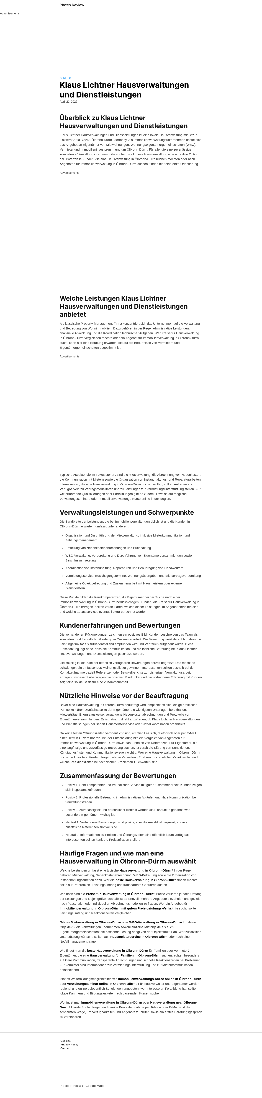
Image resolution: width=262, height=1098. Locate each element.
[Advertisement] (131, 42)
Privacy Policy (69, 1044)
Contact (65, 1048)
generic (65, 78)
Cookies (65, 1040)
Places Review (72, 5)
